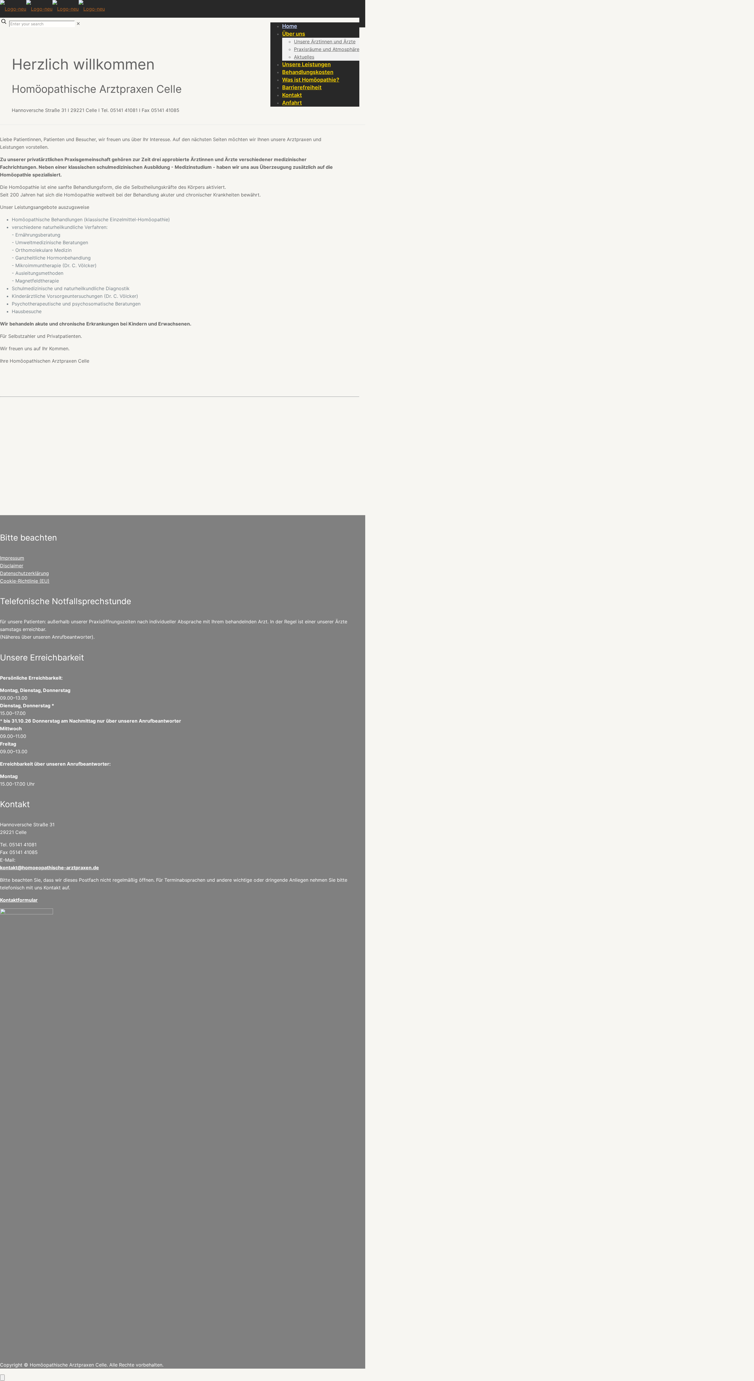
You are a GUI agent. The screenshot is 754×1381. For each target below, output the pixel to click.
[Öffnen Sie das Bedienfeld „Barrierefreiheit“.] (2, 1378)
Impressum (12, 558)
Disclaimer (11, 566)
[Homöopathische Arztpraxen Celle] (52, 8)
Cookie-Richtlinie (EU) (24, 581)
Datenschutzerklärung (24, 573)
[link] (78, 24)
